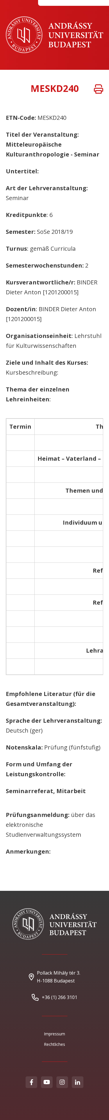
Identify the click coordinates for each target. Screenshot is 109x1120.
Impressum (54, 1034)
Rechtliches (54, 1044)
